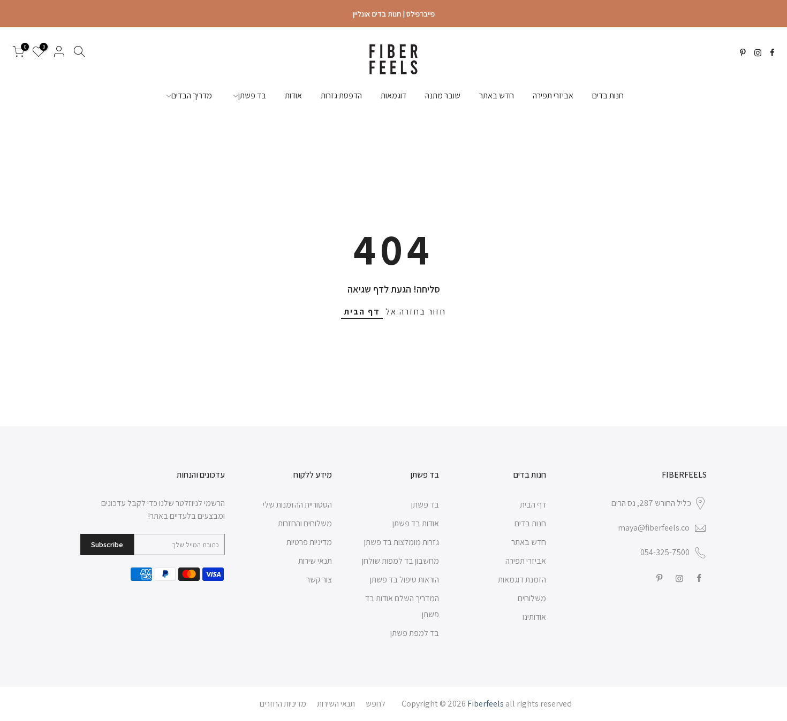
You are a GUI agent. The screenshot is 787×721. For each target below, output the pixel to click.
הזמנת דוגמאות (522, 579)
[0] (18, 53)
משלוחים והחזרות (305, 523)
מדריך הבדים (191, 95)
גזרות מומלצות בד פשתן (401, 542)
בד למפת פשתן (414, 633)
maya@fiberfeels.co (654, 527)
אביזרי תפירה (553, 95)
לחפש (375, 703)
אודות (293, 95)
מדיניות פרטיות (309, 542)
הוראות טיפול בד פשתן (404, 579)
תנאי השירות (336, 703)
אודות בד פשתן (415, 523)
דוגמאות (393, 95)
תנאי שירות (315, 560)
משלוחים (532, 598)
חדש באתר (496, 95)
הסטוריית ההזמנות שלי (297, 504)
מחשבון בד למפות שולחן (400, 560)
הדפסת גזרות (341, 95)
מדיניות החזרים (283, 703)
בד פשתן (252, 95)
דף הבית (362, 311)
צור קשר (319, 579)
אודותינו (534, 617)
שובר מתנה (442, 95)
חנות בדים (608, 95)
